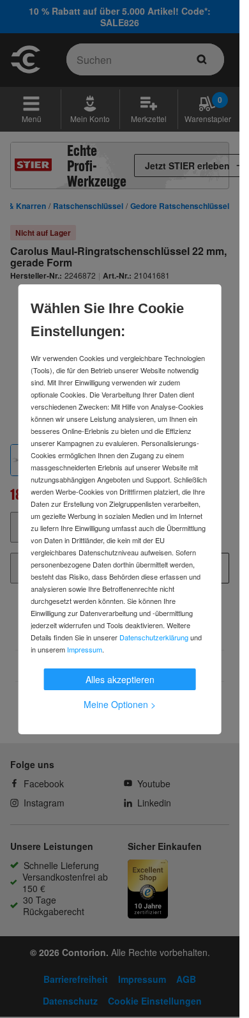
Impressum (84, 649)
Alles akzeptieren (120, 679)
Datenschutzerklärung (153, 637)
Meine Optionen (120, 704)
